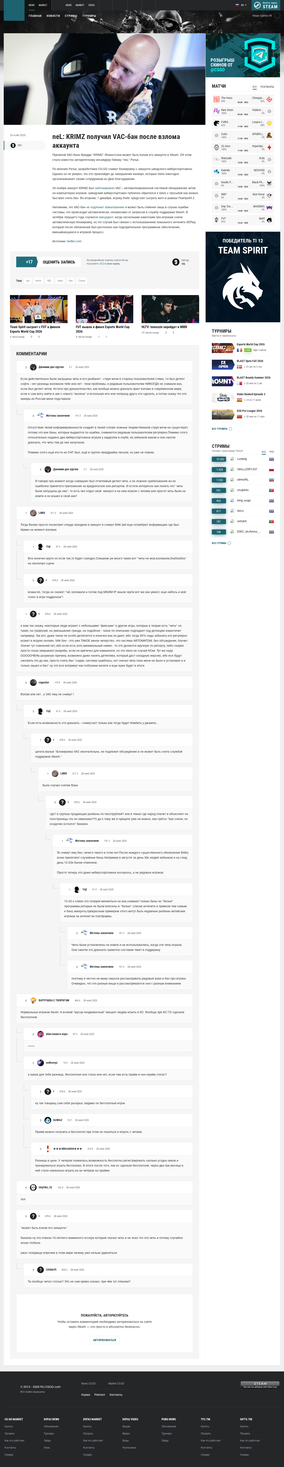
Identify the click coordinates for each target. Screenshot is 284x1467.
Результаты (267, 86)
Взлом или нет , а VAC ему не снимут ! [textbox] (47, 694)
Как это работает (15, 1441)
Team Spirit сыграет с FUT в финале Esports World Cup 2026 (35, 329)
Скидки (9, 1455)
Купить (9, 1426)
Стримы (71, 15)
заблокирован (105, 188)
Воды (125, 1441)
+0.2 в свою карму (109, 264)
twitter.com (74, 241)
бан (71, 281)
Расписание (129, 1448)
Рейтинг (99, 1395)
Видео (126, 1434)
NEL (49, 281)
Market (43, 5)
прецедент (106, 217)
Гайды (47, 1441)
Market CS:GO (116, 1383)
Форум (126, 1426)
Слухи (81, 281)
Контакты (116, 1395)
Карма (85, 1395)
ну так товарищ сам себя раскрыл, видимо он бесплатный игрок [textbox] (80, 1103)
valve (60, 281)
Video (91, 5)
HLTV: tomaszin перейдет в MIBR (164, 327)
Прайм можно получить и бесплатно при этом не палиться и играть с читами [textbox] (88, 1132)
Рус (272, 451)
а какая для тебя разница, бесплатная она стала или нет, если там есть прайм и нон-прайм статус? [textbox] (97, 1074)
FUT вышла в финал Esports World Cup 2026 (103, 329)
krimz (38, 281)
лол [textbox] (23, 1199)
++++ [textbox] (31, 1046)
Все (255, 86)
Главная (35, 15)
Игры (47, 1448)
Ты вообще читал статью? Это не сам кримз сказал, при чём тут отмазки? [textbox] (79, 1281)
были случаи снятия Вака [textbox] (60, 785)
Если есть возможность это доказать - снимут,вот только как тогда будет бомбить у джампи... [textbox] (93, 723)
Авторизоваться (104, 1340)
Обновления (51, 1426)
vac (28, 281)
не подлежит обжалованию (105, 207)
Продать (10, 1434)
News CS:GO (88, 1383)
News (32, 5)
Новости (53, 15)
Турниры (89, 15)
